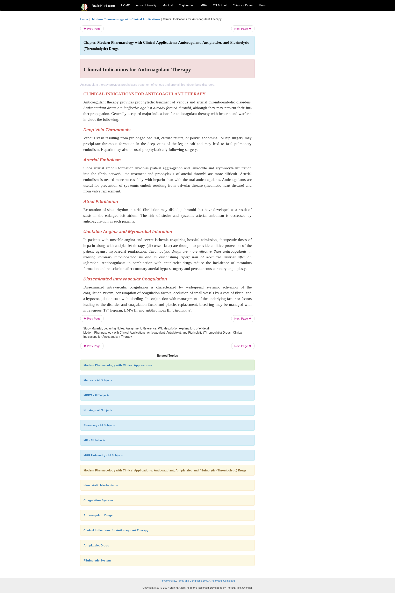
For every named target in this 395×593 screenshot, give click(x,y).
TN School (220, 5)
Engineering (186, 5)
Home (84, 19)
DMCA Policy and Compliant (219, 580)
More (262, 5)
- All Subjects (98, 380)
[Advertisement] (288, 79)
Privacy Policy (168, 580)
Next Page (241, 28)
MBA (204, 5)
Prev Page (93, 28)
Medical (168, 5)
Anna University (146, 5)
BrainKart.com (103, 6)
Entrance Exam (243, 5)
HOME (125, 5)
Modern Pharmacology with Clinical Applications (126, 19)
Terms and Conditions (189, 580)
